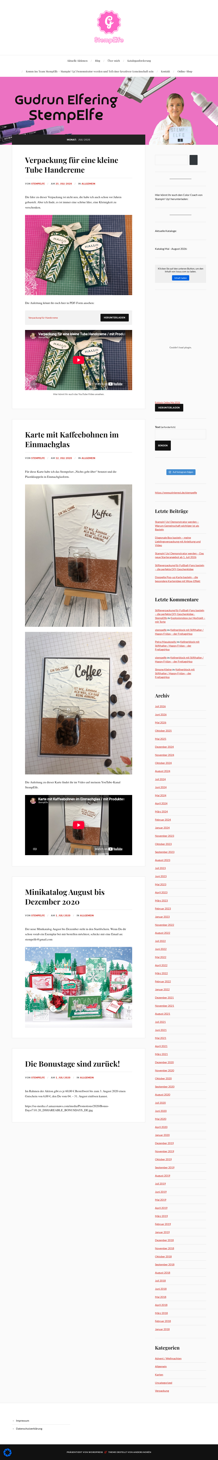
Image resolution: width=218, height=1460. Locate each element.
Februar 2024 (163, 819)
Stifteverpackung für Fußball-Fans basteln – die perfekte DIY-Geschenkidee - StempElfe (179, 614)
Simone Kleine (163, 669)
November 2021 (164, 1005)
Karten (159, 1374)
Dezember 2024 (164, 746)
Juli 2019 (160, 1183)
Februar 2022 (163, 981)
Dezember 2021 (164, 997)
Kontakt (165, 71)
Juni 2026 (161, 714)
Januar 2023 (162, 916)
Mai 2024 (160, 795)
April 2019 (161, 1207)
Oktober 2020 (163, 1078)
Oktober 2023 (163, 843)
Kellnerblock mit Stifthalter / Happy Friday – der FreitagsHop (177, 645)
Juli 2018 (160, 1280)
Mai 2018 (160, 1296)
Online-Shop (184, 71)
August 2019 (162, 1175)
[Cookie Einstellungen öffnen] (7, 1455)
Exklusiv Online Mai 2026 (167, 402)
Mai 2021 (160, 1037)
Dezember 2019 (164, 1143)
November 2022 (164, 924)
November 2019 (164, 1151)
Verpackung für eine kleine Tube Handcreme (71, 164)
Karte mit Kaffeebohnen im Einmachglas (72, 439)
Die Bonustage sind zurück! (72, 1064)
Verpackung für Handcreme (43, 317)
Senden (163, 445)
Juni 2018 (161, 1288)
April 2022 (161, 965)
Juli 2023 (160, 868)
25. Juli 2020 (64, 183)
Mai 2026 (160, 722)
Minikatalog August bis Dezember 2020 (65, 896)
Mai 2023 (160, 884)
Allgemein (88, 183)
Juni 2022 (161, 948)
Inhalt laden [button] (180, 277)
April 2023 (161, 892)
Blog (97, 60)
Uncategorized (163, 1382)
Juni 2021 (161, 1029)
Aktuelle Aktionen (77, 60)
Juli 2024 (160, 779)
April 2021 (161, 1046)
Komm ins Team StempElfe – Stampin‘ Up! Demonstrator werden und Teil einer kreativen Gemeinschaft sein (89, 71)
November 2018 (164, 1248)
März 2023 (161, 900)
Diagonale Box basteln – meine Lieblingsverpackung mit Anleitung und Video (178, 541)
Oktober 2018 (163, 1256)
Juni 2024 (161, 787)
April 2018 (161, 1304)
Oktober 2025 (163, 730)
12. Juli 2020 (64, 458)
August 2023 (162, 860)
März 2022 (161, 973)
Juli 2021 (160, 1021)
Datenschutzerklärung (29, 1428)
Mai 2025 (160, 738)
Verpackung (162, 1390)
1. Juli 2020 (63, 915)
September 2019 (164, 1167)
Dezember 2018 (164, 1240)
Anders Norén (142, 1452)
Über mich (114, 60)
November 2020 (164, 1070)
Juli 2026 (160, 706)
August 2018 (162, 1272)
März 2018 (161, 1313)
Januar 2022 (162, 989)
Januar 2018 (162, 1329)
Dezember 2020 (164, 1062)
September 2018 (164, 1264)
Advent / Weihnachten (168, 1358)
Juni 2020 (161, 1110)
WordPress (96, 1452)
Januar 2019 (162, 1232)
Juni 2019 (161, 1191)
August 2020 (162, 1094)
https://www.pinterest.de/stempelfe (176, 492)
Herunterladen (114, 317)
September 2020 (164, 1086)
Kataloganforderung (139, 60)
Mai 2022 (160, 957)
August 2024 (162, 771)
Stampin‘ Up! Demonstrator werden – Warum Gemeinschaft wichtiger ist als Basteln (177, 525)
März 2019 (161, 1216)
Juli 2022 (160, 940)
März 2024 (161, 811)
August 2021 (162, 1013)
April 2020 (161, 1127)
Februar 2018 (163, 1321)
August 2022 (162, 932)
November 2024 (164, 754)
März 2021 (161, 1054)
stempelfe (38, 183)
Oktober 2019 (163, 1159)
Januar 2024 (162, 827)
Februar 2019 (163, 1224)
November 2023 (164, 835)
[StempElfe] (109, 27)
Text (165, 427)
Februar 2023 (163, 908)
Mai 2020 (160, 1118)
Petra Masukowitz (165, 641)
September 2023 (164, 851)
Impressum (22, 1420)
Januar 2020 (162, 1134)
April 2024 (161, 803)
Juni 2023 (161, 876)
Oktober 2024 (163, 762)
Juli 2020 (160, 1102)
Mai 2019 (160, 1199)
